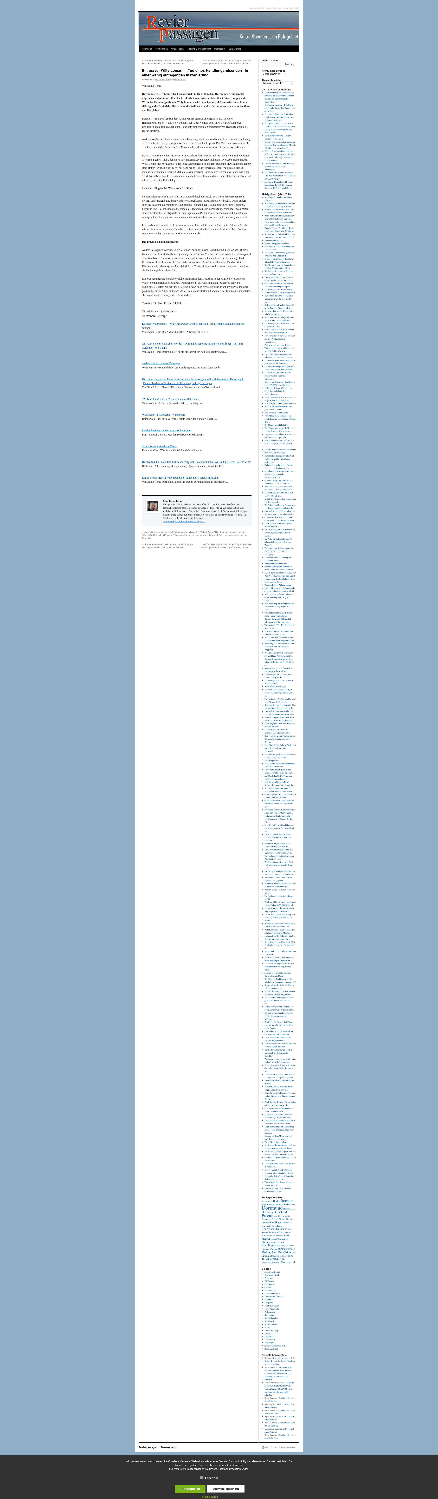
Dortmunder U (289, 1208)
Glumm (268, 1287)
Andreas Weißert (199, 531)
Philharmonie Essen (273, 1242)
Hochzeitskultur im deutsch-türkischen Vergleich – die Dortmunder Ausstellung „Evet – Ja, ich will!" (196, 462)
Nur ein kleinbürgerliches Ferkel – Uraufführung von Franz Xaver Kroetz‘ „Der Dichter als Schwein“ (167, 62)
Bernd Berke (180, 79)
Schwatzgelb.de (271, 1324)
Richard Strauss (288, 1245)
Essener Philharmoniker (281, 1216)
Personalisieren (209, 1496)
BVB (286, 1204)
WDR (282, 1259)
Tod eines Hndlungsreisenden (189, 534)
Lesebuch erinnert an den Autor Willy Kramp (166, 430)
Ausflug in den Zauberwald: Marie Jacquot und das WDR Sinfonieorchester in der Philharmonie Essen (279, 184)
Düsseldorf (280, 1212)
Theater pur (269, 1333)
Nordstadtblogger (272, 1305)
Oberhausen (282, 1238)
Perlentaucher (270, 1311)
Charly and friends (272, 1274)
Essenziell (211, 1478)
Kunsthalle (271, 1232)
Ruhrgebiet (270, 1251)
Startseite (147, 48)
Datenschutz (235, 48)
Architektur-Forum (272, 1271)
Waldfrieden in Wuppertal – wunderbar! (163, 414)
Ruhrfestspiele (286, 1249)
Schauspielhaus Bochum (273, 1255)
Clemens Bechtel (228, 531)
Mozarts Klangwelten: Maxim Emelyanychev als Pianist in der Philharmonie (280, 166)
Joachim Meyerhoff (164, 534)
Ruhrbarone (269, 1314)
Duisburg (267, 1212)
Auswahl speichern (226, 1488)
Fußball (275, 1219)
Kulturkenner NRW (272, 1293)
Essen (266, 1215)
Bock (267, 1358)
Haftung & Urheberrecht (199, 48)
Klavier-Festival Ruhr (272, 1225)
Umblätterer (269, 1342)
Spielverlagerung (271, 1330)
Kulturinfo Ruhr (271, 1290)
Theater (171, 531)
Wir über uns (161, 48)
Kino (290, 1222)
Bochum (287, 1200)
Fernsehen (266, 1219)
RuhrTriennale (287, 1252)
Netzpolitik (269, 1302)
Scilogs (267, 1327)
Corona (292, 1204)
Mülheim (285, 1235)
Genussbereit (270, 1284)
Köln (279, 1232)
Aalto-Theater (267, 1201)
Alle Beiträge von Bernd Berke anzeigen (184, 521)
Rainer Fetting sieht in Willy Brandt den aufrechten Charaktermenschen (180, 477)
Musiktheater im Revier (271, 1235)
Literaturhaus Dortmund (274, 1296)
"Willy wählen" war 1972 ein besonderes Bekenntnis (170, 399)
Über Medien (270, 1339)
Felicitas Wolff (148, 534)
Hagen (278, 1222)
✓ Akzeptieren (190, 1488)
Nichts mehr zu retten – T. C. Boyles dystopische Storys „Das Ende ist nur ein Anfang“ (280, 107)
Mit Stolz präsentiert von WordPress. (280, 1447)
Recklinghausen (271, 1245)
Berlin (276, 1201)
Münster (266, 1238)
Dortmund (241, 531)
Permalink (146, 538)
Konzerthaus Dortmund (274, 1229)
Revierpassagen (148, 1447)
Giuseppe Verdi (268, 1222)
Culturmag (269, 1278)
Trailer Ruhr (269, 1336)
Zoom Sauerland (271, 1348)
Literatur (286, 1232)
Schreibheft (269, 1321)
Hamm (285, 1222)
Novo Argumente (272, 1308)
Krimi (290, 1229)
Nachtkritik (269, 1299)
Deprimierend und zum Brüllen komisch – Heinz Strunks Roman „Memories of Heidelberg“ (279, 117)
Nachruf (274, 1239)
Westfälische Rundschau (271, 1262)
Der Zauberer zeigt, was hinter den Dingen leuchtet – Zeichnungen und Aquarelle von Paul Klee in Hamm (226, 62)
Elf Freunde (269, 1281)
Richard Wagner (269, 1248)
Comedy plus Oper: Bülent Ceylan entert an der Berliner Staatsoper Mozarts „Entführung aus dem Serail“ (280, 144)
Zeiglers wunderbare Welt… (276, 1345)
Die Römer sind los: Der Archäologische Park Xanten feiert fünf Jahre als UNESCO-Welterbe (280, 175)
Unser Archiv (177, 48)
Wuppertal (288, 1262)
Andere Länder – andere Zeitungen (161, 363)
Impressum (219, 48)
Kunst (264, 1232)
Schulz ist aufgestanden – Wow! (159, 446)
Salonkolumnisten (272, 1318)
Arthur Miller (213, 531)
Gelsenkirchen (286, 1219)
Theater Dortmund (271, 1258)
